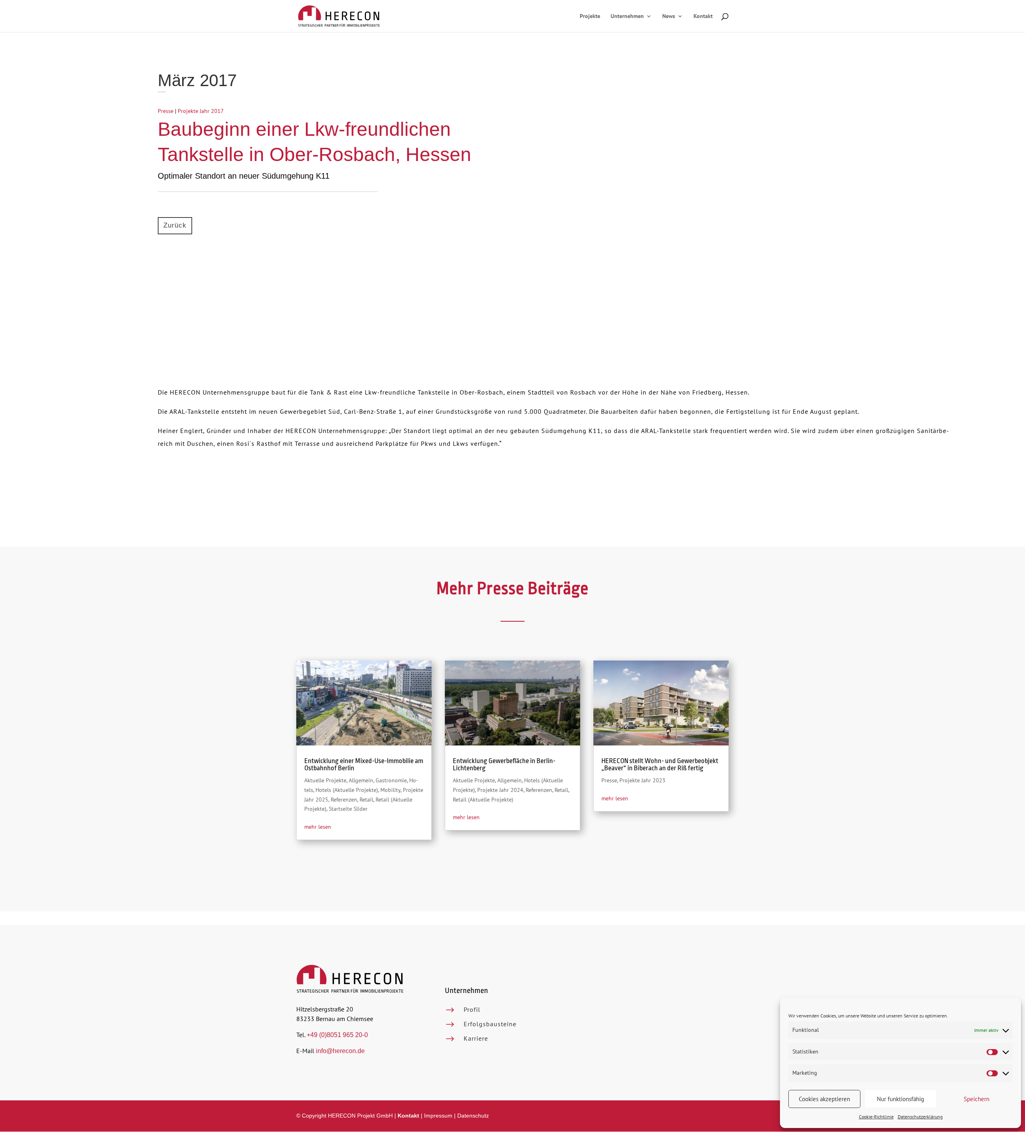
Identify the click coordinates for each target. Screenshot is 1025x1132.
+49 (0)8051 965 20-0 (337, 1034)
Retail (366, 799)
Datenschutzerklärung (920, 1117)
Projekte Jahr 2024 (500, 790)
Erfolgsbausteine (490, 1024)
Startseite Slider (348, 808)
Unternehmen (627, 16)
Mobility (390, 790)
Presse (165, 111)
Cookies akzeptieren (824, 1099)
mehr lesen (317, 826)
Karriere (476, 1038)
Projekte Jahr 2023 (642, 780)
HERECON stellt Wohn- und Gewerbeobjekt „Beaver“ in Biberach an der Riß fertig (659, 764)
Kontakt (703, 16)
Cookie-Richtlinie (876, 1117)
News (668, 16)
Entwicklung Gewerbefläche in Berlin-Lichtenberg (504, 764)
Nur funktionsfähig (900, 1099)
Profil (472, 1009)
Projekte (590, 16)
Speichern (976, 1099)
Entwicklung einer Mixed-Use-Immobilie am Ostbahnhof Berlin (363, 764)
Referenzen (344, 799)
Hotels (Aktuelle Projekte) (347, 790)
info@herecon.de (340, 1050)
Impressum (438, 1115)
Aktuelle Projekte (325, 780)
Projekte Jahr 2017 (201, 111)
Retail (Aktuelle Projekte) (483, 799)
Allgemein (361, 780)
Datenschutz (473, 1115)
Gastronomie (391, 780)
